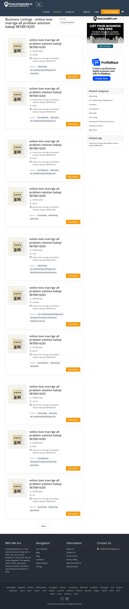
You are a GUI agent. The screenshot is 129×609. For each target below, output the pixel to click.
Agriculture (34, 510)
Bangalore (22, 587)
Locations (40, 559)
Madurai (79, 590)
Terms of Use (71, 556)
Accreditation (43, 117)
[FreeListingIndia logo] (18, 4)
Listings (46, 11)
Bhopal (30, 587)
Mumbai (88, 590)
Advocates (55, 117)
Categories (69, 11)
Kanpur (37, 590)
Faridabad (94, 587)
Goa (112, 587)
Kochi (44, 590)
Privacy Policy (72, 559)
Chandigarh (53, 587)
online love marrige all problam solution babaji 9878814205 (104, 144)
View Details (73, 77)
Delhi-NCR (84, 587)
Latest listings (41, 563)
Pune (118, 590)
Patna (111, 590)
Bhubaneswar (41, 587)
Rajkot (52, 594)
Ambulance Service (37, 321)
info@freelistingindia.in (110, 549)
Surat (59, 594)
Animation (34, 73)
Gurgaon (119, 587)
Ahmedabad (10, 587)
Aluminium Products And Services (43, 272)
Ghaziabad (104, 587)
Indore (22, 590)
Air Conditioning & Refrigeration (43, 70)
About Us (70, 549)
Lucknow (60, 590)
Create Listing (110, 11)
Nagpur (96, 590)
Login (96, 11)
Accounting (42, 215)
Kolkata (52, 590)
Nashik (104, 590)
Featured (57, 11)
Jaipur (29, 590)
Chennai (63, 587)
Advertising (42, 66)
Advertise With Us (73, 563)
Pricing (39, 566)
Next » (44, 526)
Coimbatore (73, 587)
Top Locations (41, 549)
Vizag (76, 594)
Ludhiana (69, 590)
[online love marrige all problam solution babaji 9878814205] (17, 47)
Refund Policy (72, 566)
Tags (38, 556)
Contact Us (70, 552)
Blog (38, 552)
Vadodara (67, 594)
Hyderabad (13, 590)
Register (86, 11)
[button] (123, 11)
